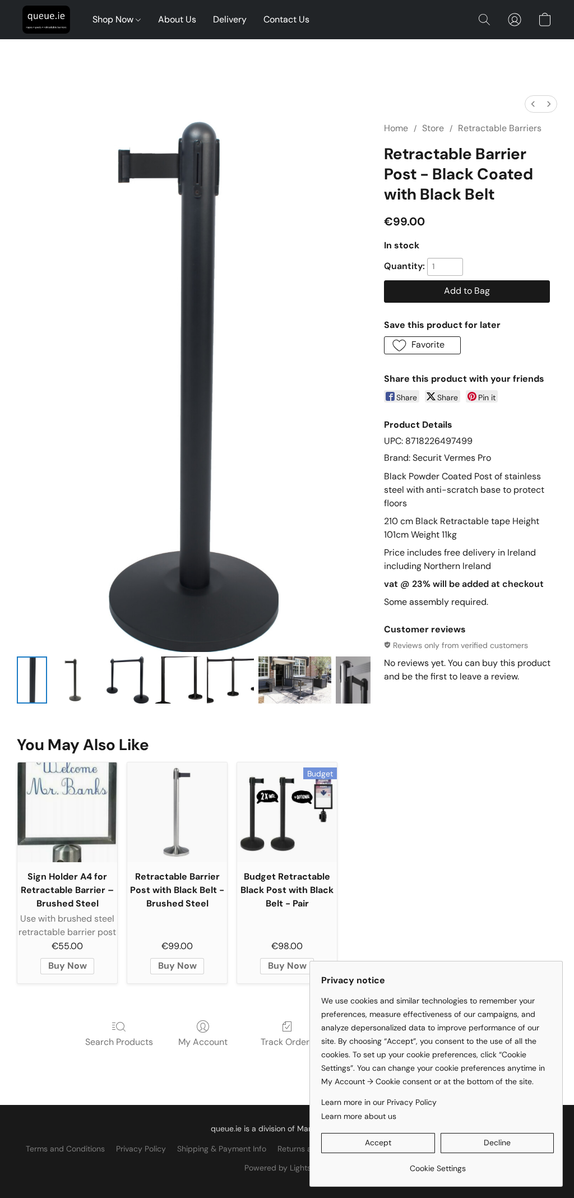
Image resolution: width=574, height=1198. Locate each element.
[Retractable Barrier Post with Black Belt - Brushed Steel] (177, 812)
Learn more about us (358, 1116)
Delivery (230, 19)
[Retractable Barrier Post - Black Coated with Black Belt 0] (32, 680)
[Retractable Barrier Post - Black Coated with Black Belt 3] (178, 680)
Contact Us (286, 19)
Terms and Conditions (65, 1149)
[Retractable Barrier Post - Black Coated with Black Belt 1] (75, 680)
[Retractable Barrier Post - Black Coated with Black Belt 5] (295, 680)
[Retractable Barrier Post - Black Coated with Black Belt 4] (230, 680)
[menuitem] (533, 104)
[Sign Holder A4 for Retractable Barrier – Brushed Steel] (67, 812)
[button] (46, 20)
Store (433, 128)
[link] (437, 1164)
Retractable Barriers (499, 128)
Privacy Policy (141, 1149)
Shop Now (114, 19)
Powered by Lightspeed (287, 1168)
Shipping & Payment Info (221, 1149)
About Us (177, 19)
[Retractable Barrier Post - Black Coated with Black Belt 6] (353, 680)
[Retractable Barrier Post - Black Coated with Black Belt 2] (126, 680)
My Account (203, 1042)
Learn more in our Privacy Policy (379, 1102)
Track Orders (287, 1042)
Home (396, 128)
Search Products (119, 1042)
